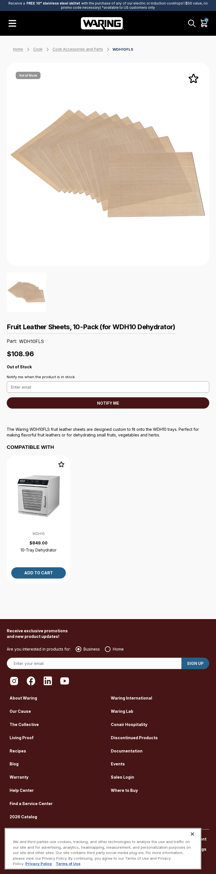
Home (18, 49)
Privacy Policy (38, 863)
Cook (37, 49)
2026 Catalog (23, 816)
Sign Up (195, 663)
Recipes (18, 750)
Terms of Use (68, 863)
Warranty (19, 777)
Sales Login (122, 777)
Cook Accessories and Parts (78, 49)
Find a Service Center (31, 803)
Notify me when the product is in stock (41, 377)
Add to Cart (38, 572)
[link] (38, 519)
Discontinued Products (134, 737)
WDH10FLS (122, 49)
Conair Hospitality (129, 724)
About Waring (23, 698)
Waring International (131, 698)
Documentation (127, 750)
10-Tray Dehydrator (39, 550)
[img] (193, 78)
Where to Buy (124, 790)
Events (118, 763)
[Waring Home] (102, 23)
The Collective (24, 724)
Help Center (22, 790)
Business (92, 649)
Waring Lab (122, 711)
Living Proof (21, 737)
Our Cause (20, 711)
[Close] (192, 834)
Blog (14, 763)
